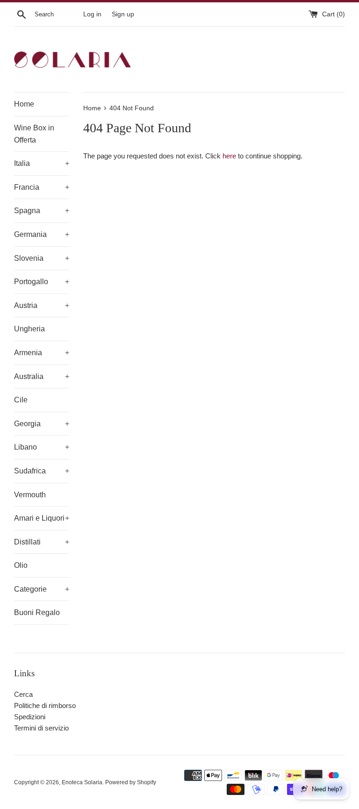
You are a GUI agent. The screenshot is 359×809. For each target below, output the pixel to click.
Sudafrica (41, 471)
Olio (21, 565)
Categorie (41, 589)
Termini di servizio (41, 728)
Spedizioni (29, 717)
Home (24, 104)
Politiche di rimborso (45, 705)
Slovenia (41, 258)
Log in (92, 14)
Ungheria (29, 329)
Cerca (23, 694)
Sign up (123, 14)
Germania (41, 234)
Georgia (41, 424)
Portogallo (41, 282)
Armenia (41, 353)
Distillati (41, 542)
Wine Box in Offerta (34, 134)
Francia (41, 187)
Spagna (41, 211)
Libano (41, 447)
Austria (41, 305)
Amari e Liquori (41, 518)
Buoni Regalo (37, 612)
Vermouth (30, 495)
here (229, 156)
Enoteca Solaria (82, 782)
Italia (41, 163)
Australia (41, 376)
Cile (21, 400)
